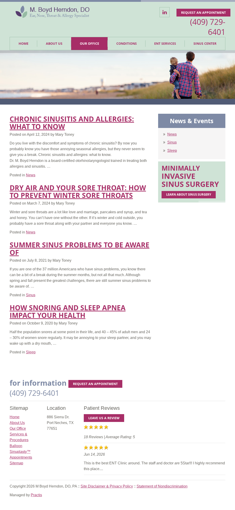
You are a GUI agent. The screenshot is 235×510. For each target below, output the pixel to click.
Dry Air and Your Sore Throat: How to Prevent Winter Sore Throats (78, 191)
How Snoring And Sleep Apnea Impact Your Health (68, 311)
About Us (54, 43)
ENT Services (165, 43)
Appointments (21, 457)
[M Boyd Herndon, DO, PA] (52, 12)
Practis (36, 495)
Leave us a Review (104, 418)
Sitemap (16, 463)
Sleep (172, 150)
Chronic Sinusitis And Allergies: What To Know (72, 122)
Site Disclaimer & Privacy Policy (107, 486)
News (172, 134)
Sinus (172, 142)
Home (23, 43)
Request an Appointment (203, 12)
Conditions (126, 43)
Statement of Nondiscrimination (162, 486)
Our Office (89, 43)
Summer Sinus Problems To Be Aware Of (79, 248)
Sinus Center (204, 43)
